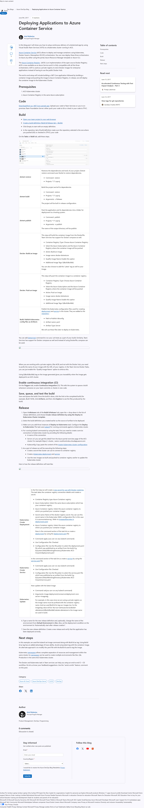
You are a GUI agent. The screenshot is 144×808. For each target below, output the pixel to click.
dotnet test (32, 338)
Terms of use (54, 807)
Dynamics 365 (25, 800)
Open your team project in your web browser (39, 119)
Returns (7, 795)
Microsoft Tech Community (8, 802)
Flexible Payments (56, 795)
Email (25, 750)
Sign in (3, 13)
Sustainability (128, 802)
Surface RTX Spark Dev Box (39, 793)
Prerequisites (104, 49)
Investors (97, 802)
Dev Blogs (10, 9)
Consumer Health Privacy (8, 807)
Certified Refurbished (27, 795)
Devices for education (84, 795)
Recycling (78, 807)
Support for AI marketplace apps (130, 800)
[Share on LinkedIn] (31, 691)
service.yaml (35, 561)
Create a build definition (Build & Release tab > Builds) (43, 123)
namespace (32, 652)
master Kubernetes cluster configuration (72, 444)
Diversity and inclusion (108, 802)
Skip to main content (6, 1)
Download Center (126, 793)
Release (102, 60)
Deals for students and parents (38, 798)
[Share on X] (25, 691)
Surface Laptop (12, 793)
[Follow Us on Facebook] (77, 749)
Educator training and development (16, 798)
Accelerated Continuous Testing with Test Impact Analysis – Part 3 (117, 84)
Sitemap (19, 807)
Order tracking (15, 795)
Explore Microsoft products (89, 793)
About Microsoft (65, 802)
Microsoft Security (14, 800)
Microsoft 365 (34, 800)
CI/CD (51, 681)
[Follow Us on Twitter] (82, 749)
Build (101, 56)
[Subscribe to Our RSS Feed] (92, 749)
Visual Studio (50, 802)
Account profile (115, 793)
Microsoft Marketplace (25, 802)
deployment (46, 311)
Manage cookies (44, 807)
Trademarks (62, 807)
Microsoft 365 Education (119, 795)
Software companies (39, 802)
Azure (93, 800)
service (56, 311)
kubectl (47, 427)
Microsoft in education (69, 795)
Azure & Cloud (24, 681)
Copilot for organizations (57, 793)
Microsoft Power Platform (47, 800)
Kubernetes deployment (42, 454)
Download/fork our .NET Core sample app (34, 106)
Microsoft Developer (102, 800)
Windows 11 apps (104, 793)
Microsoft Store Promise (42, 795)
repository (45, 313)
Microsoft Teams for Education (101, 795)
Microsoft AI (4, 800)
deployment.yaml (60, 534)
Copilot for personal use (73, 793)
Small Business (86, 800)
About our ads (85, 807)
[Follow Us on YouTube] (87, 749)
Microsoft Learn (114, 800)
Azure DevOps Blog (23, 9)
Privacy (36, 807)
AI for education (53, 798)
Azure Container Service (27, 52)
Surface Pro (3, 793)
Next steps (103, 64)
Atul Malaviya (29, 36)
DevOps (59, 681)
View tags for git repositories (113, 101)
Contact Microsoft (28, 807)
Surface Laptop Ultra (24, 793)
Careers (57, 802)
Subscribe (27, 776)
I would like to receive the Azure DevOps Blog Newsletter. (44, 769)
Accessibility (119, 802)
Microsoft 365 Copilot (74, 800)
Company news (76, 802)
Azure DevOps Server (39, 681)
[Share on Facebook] (20, 691)
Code (102, 53)
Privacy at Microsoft (87, 802)
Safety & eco (70, 807)
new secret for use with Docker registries (69, 490)
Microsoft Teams (61, 800)
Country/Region (28, 759)
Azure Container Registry (31, 63)
